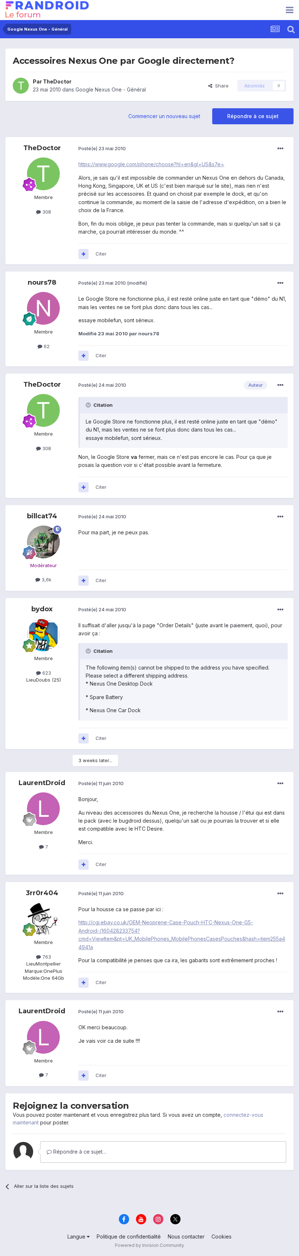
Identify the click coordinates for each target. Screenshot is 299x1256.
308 (46, 212)
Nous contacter (186, 1236)
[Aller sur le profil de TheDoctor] (21, 86)
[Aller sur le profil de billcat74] (43, 542)
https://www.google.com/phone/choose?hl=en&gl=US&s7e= (151, 164)
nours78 (42, 282)
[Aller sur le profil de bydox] (43, 635)
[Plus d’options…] (280, 148)
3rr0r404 (42, 893)
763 (46, 957)
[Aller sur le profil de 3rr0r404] (43, 918)
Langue (77, 1236)
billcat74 (42, 516)
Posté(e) (102, 148)
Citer (101, 254)
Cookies (221, 1236)
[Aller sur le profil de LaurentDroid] (43, 808)
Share (220, 86)
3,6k (45, 579)
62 (46, 346)
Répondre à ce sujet (253, 116)
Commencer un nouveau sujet (164, 116)
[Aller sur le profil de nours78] (43, 308)
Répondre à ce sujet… (79, 1151)
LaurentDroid (42, 783)
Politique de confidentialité (129, 1236)
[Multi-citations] (83, 254)
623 (46, 673)
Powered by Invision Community (149, 1245)
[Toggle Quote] (89, 405)
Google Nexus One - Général (110, 89)
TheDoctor (57, 81)
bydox (42, 609)
